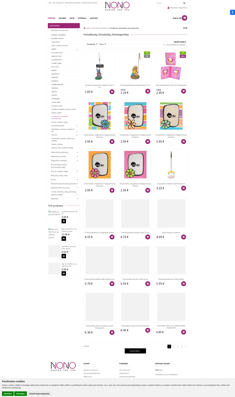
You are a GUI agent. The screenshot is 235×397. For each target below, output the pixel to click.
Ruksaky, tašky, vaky (59, 175)
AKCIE (72, 18)
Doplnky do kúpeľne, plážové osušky (64, 109)
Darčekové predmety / (100, 28)
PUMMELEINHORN (57, 84)
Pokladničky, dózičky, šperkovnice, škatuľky (63, 140)
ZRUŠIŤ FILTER (179, 42)
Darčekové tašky (57, 106)
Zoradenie (91, 44)
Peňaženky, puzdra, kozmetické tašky (59, 165)
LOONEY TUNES (57, 63)
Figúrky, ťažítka (57, 113)
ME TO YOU (55, 67)
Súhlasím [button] (8, 394)
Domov (88, 28)
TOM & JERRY (56, 102)
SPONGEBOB (56, 99)
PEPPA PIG (55, 77)
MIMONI (54, 70)
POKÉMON (55, 81)
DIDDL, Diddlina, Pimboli (60, 45)
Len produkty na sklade (175, 44)
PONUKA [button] (51, 18)
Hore (87, 346)
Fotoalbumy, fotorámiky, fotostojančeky (60, 117)
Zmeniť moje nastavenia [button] (39, 394)
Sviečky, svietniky (57, 144)
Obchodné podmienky (73, 3)
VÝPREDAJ (82, 18)
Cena (101, 44)
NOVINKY (62, 18)
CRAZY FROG (56, 42)
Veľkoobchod (124, 373)
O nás (50, 3)
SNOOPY (54, 95)
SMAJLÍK (54, 92)
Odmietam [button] (20, 394)
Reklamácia (88, 377)
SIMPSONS (55, 88)
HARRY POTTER (56, 56)
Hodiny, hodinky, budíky (60, 122)
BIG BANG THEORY (57, 38)
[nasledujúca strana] (185, 346)
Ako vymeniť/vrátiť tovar (92, 373)
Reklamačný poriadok (89, 3)
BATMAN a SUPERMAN (59, 35)
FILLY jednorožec (57, 53)
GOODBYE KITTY (57, 60)
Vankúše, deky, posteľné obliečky (62, 148)
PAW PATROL (56, 74)
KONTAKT (94, 18)
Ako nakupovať (58, 3)
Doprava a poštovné (91, 370)
